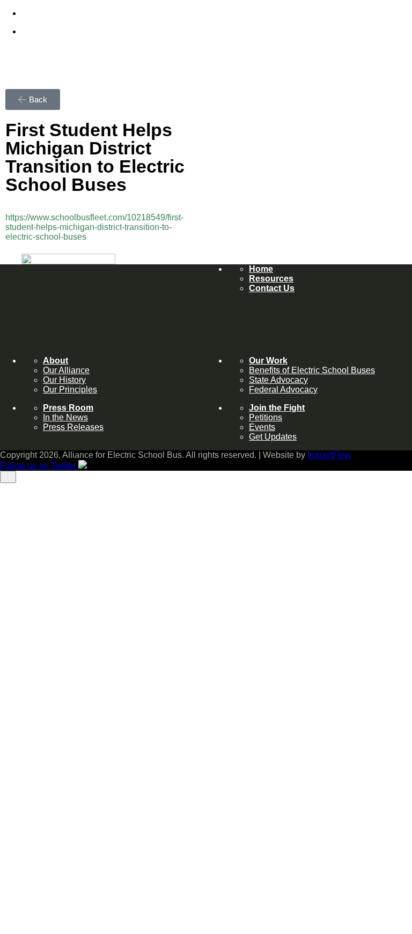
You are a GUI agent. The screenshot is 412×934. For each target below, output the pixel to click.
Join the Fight (60, 910)
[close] (8, 80)
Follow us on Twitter (39, 892)
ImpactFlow (329, 873)
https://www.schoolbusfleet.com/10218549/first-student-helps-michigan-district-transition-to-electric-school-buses (94, 227)
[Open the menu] (4, 931)
